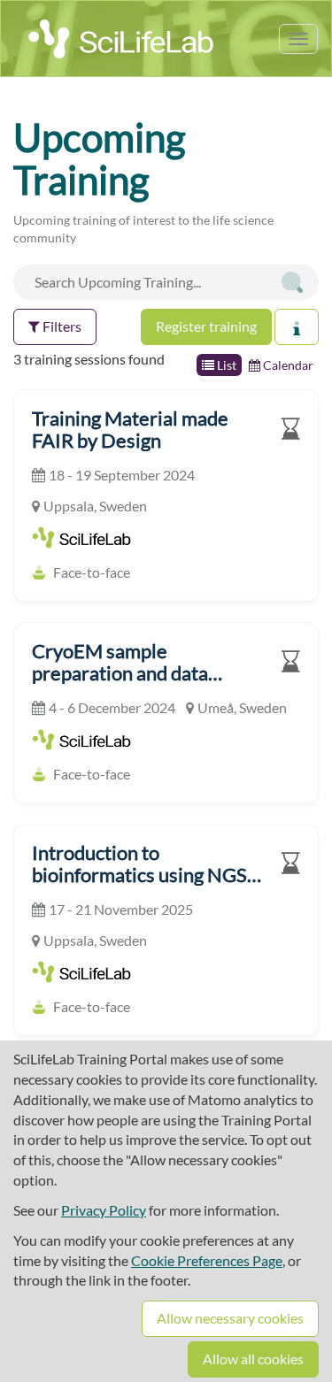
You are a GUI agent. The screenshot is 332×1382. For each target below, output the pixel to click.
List (225, 364)
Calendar (286, 364)
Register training (206, 326)
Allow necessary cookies (230, 1317)
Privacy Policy (103, 1210)
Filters (60, 326)
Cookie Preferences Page (206, 1260)
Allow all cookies (253, 1358)
